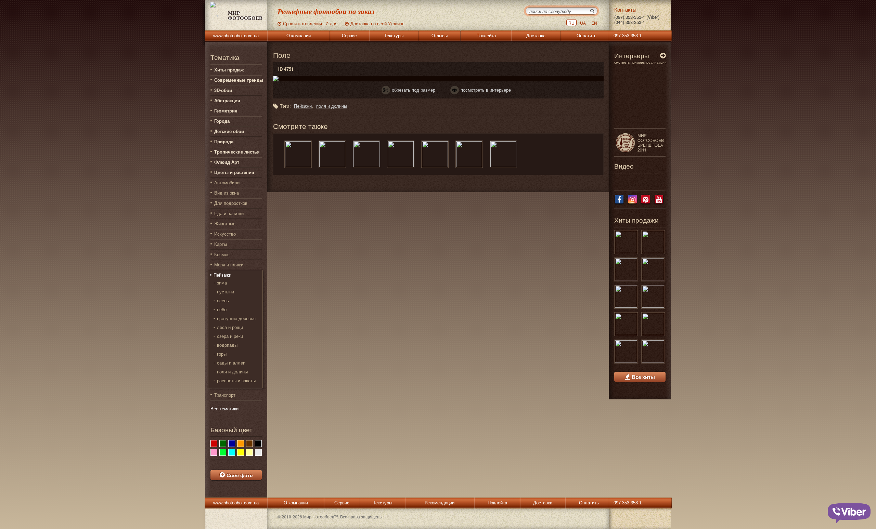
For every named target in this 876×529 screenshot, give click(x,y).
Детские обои (229, 131)
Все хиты (643, 377)
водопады (227, 345)
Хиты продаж (229, 69)
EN (594, 23)
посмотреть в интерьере (486, 90)
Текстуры (393, 35)
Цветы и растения (234, 172)
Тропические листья (237, 151)
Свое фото (240, 475)
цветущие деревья (236, 318)
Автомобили (227, 182)
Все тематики (224, 408)
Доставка (535, 35)
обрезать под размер (413, 90)
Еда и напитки (229, 213)
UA (583, 23)
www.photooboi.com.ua (236, 35)
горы (222, 354)
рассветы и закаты (236, 381)
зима (222, 283)
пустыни (225, 292)
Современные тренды (238, 80)
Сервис (349, 35)
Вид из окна (226, 192)
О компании (298, 35)
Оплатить (586, 35)
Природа (223, 141)
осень (223, 300)
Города (222, 121)
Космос (222, 254)
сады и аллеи (231, 363)
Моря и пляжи (228, 264)
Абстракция (227, 100)
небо (222, 309)
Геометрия (225, 110)
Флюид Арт (226, 162)
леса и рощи (230, 327)
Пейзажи (222, 275)
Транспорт (224, 395)
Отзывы (439, 35)
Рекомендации (439, 502)
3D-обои (223, 90)
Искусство (225, 233)
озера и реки (230, 336)
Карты (220, 244)
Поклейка (486, 35)
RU (571, 23)
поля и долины (232, 372)
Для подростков (230, 203)
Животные (224, 223)
